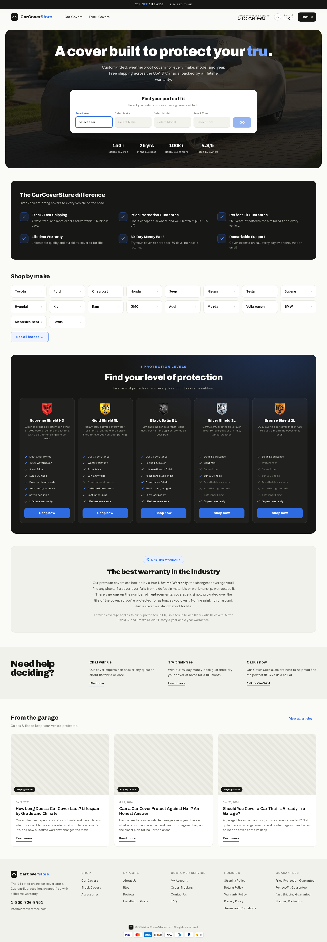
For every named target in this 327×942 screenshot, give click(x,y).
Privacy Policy (233, 901)
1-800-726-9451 (258, 683)
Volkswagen (260, 306)
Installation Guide (135, 901)
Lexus (67, 322)
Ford (67, 291)
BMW (298, 306)
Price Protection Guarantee (295, 881)
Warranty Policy (235, 894)
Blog (126, 887)
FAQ (174, 901)
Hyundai (28, 306)
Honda (144, 291)
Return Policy (233, 887)
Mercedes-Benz (28, 322)
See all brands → (29, 337)
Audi (182, 306)
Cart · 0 (307, 17)
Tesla (260, 291)
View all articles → (302, 718)
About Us (129, 881)
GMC (144, 306)
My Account (179, 881)
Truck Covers (99, 17)
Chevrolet (105, 291)
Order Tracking (182, 887)
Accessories (90, 894)
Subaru (298, 291)
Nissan (221, 291)
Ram (105, 306)
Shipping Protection (289, 901)
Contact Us (179, 894)
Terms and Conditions (240, 908)
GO (242, 122)
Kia (67, 306)
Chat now (96, 683)
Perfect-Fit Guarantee (291, 887)
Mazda (221, 306)
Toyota (28, 291)
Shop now (47, 513)
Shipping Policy (234, 881)
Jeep (182, 291)
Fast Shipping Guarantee (293, 894)
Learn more (176, 683)
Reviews (129, 894)
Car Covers (73, 17)
